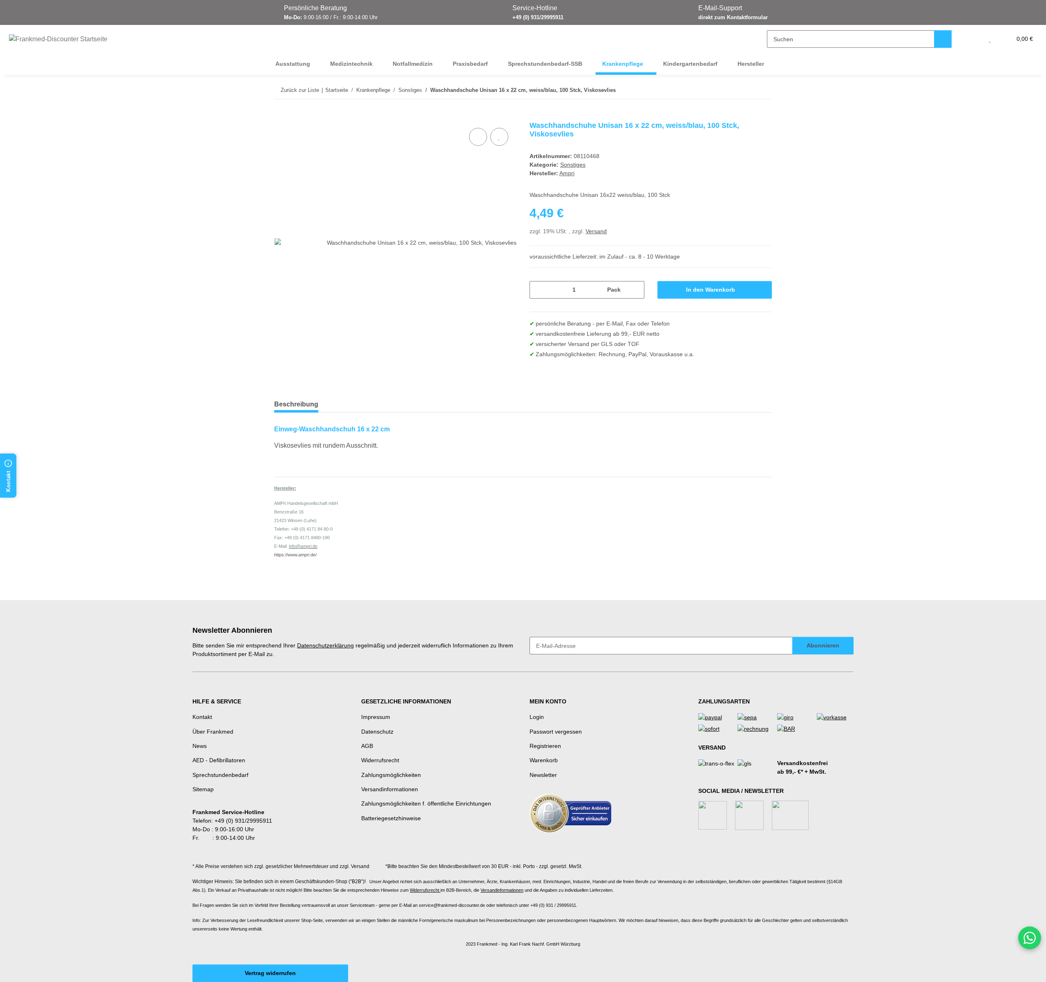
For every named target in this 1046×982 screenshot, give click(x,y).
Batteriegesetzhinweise (391, 818)
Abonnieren (823, 645)
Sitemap (203, 789)
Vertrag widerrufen (270, 973)
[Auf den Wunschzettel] (499, 137)
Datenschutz (377, 731)
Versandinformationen (389, 789)
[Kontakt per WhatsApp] (1029, 937)
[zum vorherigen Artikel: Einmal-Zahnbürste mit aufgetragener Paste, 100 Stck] (745, 90)
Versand (596, 231)
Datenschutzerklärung (325, 645)
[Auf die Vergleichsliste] (478, 137)
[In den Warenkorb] (280, 116)
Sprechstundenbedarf (220, 775)
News (199, 746)
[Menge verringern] (539, 289)
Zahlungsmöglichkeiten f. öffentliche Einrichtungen (426, 803)
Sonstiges (573, 164)
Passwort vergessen (556, 731)
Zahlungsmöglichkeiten (391, 775)
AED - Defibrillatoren (218, 760)
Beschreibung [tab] (296, 404)
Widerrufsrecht (380, 760)
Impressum (375, 717)
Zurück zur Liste (300, 90)
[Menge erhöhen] (635, 289)
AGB (367, 746)
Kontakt (202, 717)
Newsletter (543, 775)
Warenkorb (544, 760)
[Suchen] (943, 39)
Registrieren (545, 746)
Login (537, 717)
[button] (973, 39)
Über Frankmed (212, 731)
